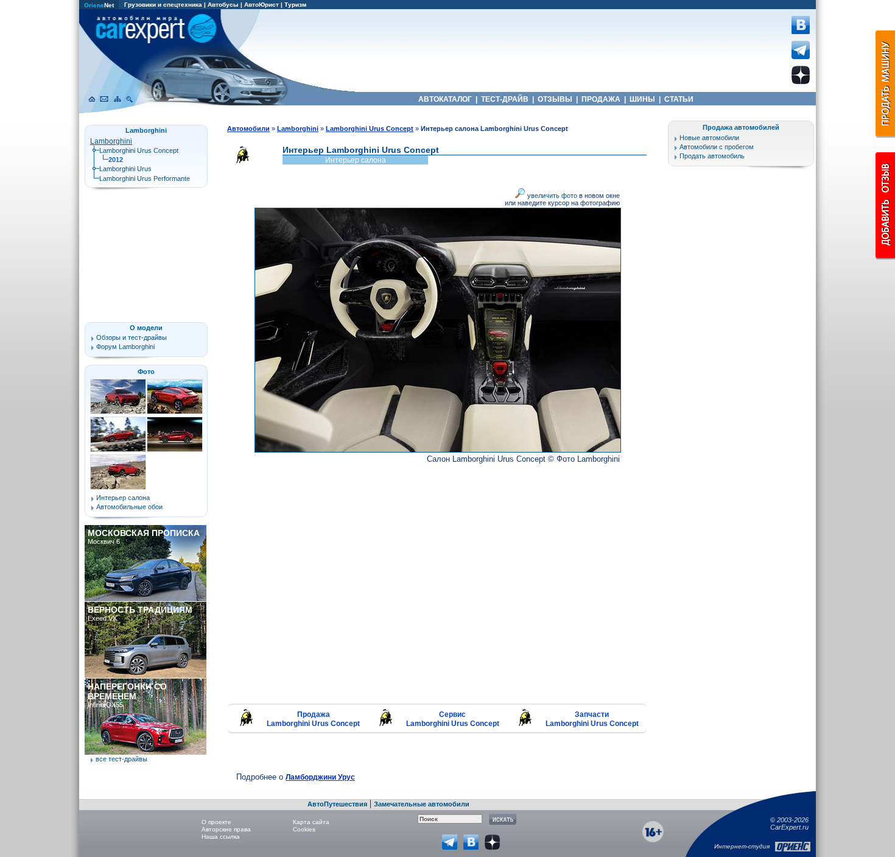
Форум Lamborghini (125, 346)
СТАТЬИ (678, 99)
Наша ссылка (221, 836)
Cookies (304, 829)
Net (99, 5)
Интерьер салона (123, 497)
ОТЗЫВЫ (555, 99)
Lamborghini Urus (125, 168)
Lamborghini (111, 141)
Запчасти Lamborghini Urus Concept (592, 719)
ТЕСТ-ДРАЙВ (504, 99)
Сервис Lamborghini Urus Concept (452, 719)
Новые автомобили (709, 137)
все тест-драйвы (121, 759)
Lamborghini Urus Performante (144, 178)
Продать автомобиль (712, 156)
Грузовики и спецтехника (163, 4)
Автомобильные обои (129, 506)
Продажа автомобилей (741, 127)
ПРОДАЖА (601, 99)
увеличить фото (551, 195)
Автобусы (223, 4)
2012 (115, 159)
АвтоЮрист (261, 4)
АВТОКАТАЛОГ (445, 99)
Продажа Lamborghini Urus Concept (313, 719)
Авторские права (226, 829)
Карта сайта (311, 822)
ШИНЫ (642, 99)
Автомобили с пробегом (716, 146)
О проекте (216, 822)
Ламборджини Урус (320, 777)
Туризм (295, 4)
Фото (146, 371)
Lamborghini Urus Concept (138, 150)
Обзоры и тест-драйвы (131, 337)
